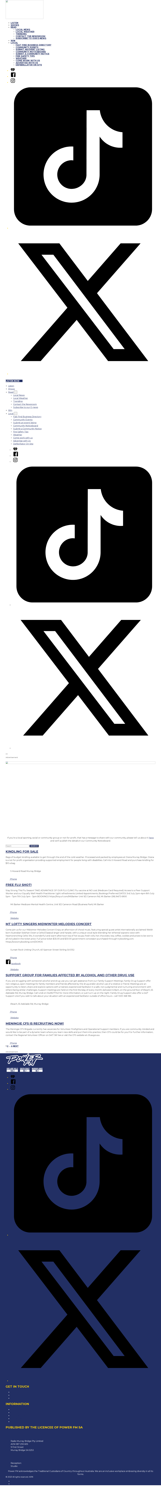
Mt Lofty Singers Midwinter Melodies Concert (49, 924)
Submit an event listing (30, 49)
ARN (13, 1481)
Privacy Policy (18, 1409)
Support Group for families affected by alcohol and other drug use (70, 975)
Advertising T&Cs (19, 1415)
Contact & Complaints (21, 1392)
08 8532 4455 (29, 1463)
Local (14, 43)
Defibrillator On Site (29, 65)
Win (13, 40)
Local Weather (25, 31)
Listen (14, 23)
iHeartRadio (16, 1484)
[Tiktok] (83, 228)
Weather (21, 58)
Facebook (16, 963)
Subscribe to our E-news (31, 38)
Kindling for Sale (22, 851)
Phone (13, 879)
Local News (23, 29)
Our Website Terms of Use (24, 1418)
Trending (21, 34)
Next (16, 1046)
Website (14, 918)
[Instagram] (13, 82)
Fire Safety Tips (25, 56)
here (151, 838)
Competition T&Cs (20, 1412)
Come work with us (28, 60)
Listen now (12, 381)
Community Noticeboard (31, 52)
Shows (15, 25)
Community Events (27, 47)
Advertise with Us (27, 63)
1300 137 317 (24, 1466)
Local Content (18, 1421)
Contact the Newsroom (30, 36)
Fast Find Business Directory (33, 45)
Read (13, 27)
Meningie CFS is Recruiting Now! (35, 1023)
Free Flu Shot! (19, 885)
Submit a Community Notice (32, 54)
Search (34, 846)
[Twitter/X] (83, 374)
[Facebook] (13, 76)
